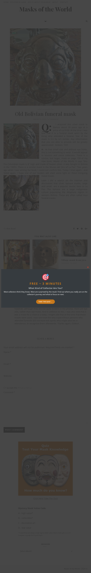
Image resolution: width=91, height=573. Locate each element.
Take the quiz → (45, 302)
